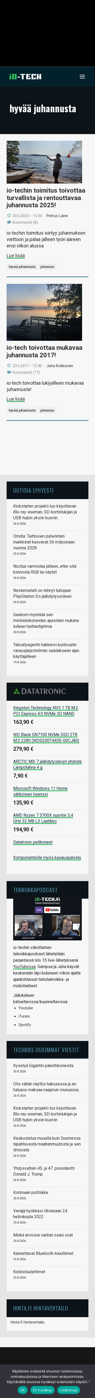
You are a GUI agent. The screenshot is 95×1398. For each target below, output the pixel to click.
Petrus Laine (57, 215)
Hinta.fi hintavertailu (27, 1322)
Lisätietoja (68, 1390)
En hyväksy (42, 1390)
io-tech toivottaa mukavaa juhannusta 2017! (44, 351)
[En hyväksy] (88, 1381)
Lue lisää (16, 255)
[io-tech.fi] (25, 76)
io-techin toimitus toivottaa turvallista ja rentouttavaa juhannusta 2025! (46, 198)
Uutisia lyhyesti (33, 490)
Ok (22, 1390)
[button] (82, 76)
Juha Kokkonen (59, 365)
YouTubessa (24, 966)
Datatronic (41, 691)
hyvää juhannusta (22, 267)
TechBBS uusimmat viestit (46, 1050)
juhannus (47, 267)
